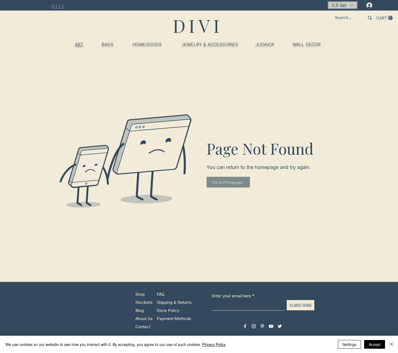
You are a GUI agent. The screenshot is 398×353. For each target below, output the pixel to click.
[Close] (391, 344)
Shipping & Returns (174, 302)
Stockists (144, 302)
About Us (144, 318)
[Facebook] (245, 326)
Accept (374, 344)
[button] (343, 5)
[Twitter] (279, 326)
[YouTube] (271, 326)
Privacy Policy (214, 344)
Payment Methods (174, 318)
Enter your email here (231, 296)
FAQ (160, 294)
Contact (142, 326)
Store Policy (168, 310)
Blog (139, 310)
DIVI (198, 25)
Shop (140, 294)
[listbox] (343, 5)
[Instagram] (253, 326)
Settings (349, 344)
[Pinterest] (262, 326)
